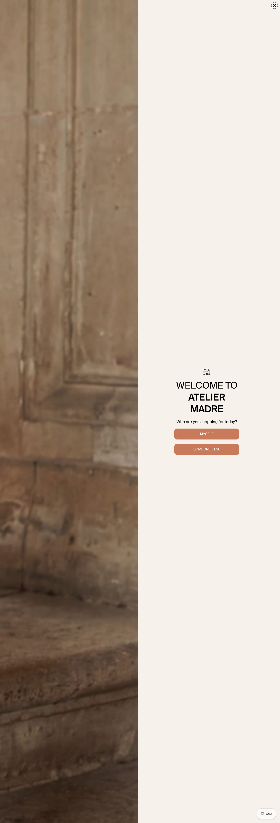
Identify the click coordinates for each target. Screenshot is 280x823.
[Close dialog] (274, 5)
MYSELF (207, 434)
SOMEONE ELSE (206, 449)
